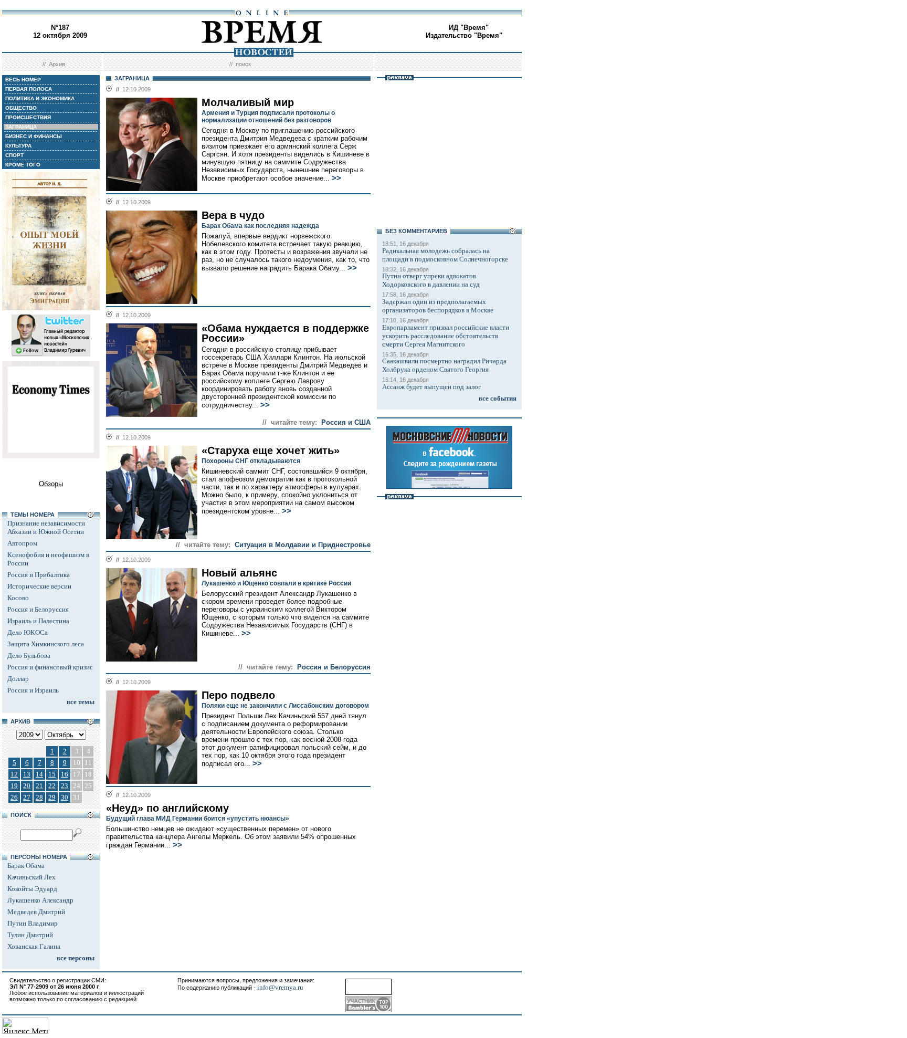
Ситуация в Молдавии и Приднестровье (303, 545)
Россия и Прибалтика (38, 575)
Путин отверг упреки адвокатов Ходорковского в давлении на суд (431, 280)
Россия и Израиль (33, 690)
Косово (18, 598)
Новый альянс (239, 573)
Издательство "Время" (464, 35)
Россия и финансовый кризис (50, 667)
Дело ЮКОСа (27, 632)
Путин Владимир (32, 923)
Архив (57, 64)
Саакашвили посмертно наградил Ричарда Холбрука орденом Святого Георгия (444, 365)
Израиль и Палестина (38, 621)
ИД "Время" (469, 28)
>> (336, 178)
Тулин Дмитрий (30, 935)
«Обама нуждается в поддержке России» (285, 333)
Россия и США (346, 422)
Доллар (18, 679)
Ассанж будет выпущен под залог (431, 387)
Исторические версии (39, 586)
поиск (243, 64)
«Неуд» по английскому (167, 808)
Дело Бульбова (28, 655)
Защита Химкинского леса (45, 644)
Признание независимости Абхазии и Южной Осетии (46, 527)
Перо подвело (238, 695)
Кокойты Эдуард (32, 889)
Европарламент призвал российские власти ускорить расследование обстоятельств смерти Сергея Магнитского (445, 335)
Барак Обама (26, 865)
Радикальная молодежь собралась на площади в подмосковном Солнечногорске (445, 255)
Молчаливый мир (248, 102)
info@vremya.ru (280, 987)
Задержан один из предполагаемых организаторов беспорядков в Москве (437, 306)
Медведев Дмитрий (36, 912)
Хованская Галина (33, 946)
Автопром (22, 543)
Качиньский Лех (31, 877)
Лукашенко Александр (40, 900)
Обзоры (51, 484)
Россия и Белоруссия (38, 609)
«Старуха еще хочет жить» (271, 450)
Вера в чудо (233, 215)
